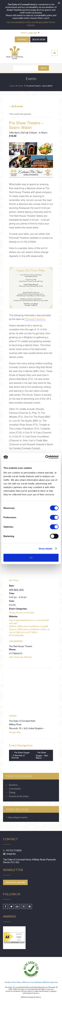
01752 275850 (14, 850)
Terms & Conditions (13, 991)
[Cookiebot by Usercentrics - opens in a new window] (45, 457)
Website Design (27, 997)
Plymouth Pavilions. (35, 319)
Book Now (38, 39)
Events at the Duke (25, 612)
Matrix (38, 997)
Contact (22, 39)
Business (13, 784)
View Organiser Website (20, 656)
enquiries (11, 853)
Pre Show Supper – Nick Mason (42, 755)
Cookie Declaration (40, 991)
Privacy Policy (27, 991)
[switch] (54, 517)
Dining (12, 612)
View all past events (18, 817)
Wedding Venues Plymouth (45, 987)
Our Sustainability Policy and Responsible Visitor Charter (31, 24)
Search (43, 68)
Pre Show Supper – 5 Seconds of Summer (20, 755)
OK (31, 557)
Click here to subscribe (15, 882)
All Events (17, 106)
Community (15, 788)
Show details (45, 548)
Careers (36, 993)
